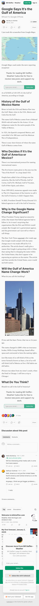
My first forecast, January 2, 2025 (13, 531)
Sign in (35, 3)
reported (21, 238)
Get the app (29, 597)
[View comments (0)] (12, 525)
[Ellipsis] (36, 455)
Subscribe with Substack (21, 576)
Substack (10, 602)
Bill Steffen (14, 522)
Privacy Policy (23, 584)
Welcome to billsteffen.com (13, 515)
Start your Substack (14, 597)
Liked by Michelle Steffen (14, 458)
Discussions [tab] (17, 509)
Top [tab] (4, 509)
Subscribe (27, 3)
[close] (33, 537)
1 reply (10, 490)
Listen (35, 22)
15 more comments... (8, 499)
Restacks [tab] (15, 437)
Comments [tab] (6, 437)
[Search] (35, 509)
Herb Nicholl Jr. (11, 456)
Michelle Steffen (11, 20)
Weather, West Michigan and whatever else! (11, 519)
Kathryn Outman (12, 471)
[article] (19, 520)
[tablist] (10, 437)
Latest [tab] (9, 509)
